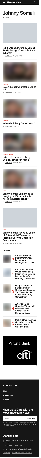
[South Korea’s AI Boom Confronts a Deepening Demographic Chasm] (7, 259)
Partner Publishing (10, 386)
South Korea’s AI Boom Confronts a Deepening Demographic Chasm (25, 259)
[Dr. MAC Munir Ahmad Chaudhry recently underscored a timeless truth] (7, 323)
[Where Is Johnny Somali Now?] (20, 108)
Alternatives (8, 395)
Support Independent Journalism (22, 453)
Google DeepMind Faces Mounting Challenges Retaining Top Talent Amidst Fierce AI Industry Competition (25, 291)
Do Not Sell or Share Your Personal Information (17, 449)
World (11, 45)
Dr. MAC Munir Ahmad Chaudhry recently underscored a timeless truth (25, 323)
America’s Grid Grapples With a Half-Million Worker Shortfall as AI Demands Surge (25, 308)
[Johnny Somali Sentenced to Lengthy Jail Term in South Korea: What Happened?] (20, 179)
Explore (6, 400)
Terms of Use (9, 426)
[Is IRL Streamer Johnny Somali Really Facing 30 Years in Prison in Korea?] (20, 33)
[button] (4, 2)
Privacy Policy (31, 424)
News (5, 391)
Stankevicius (13, 2)
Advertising (6, 453)
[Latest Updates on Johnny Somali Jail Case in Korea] (20, 142)
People (6, 45)
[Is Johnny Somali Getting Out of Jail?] (20, 72)
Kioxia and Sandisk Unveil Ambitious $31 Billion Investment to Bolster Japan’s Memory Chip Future (25, 274)
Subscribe (31, 418)
